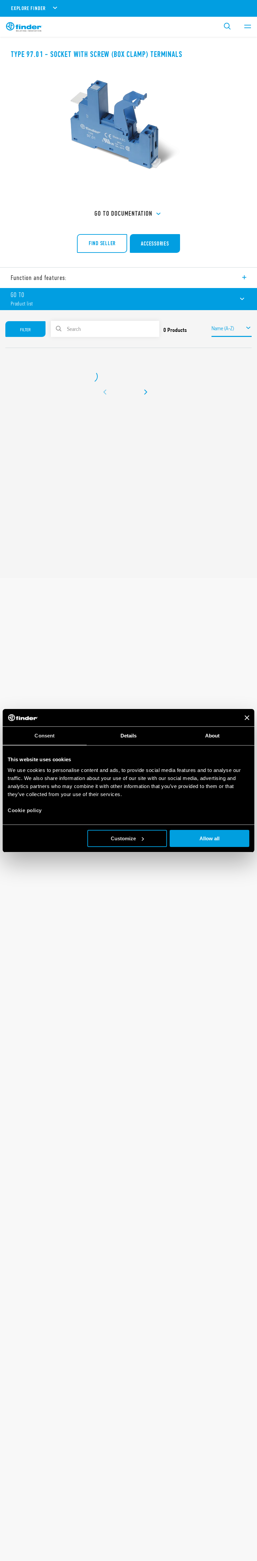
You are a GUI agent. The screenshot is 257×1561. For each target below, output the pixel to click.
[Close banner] (247, 717)
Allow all (209, 838)
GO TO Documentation (123, 213)
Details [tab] (128, 735)
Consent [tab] (44, 735)
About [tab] (212, 735)
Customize (123, 838)
